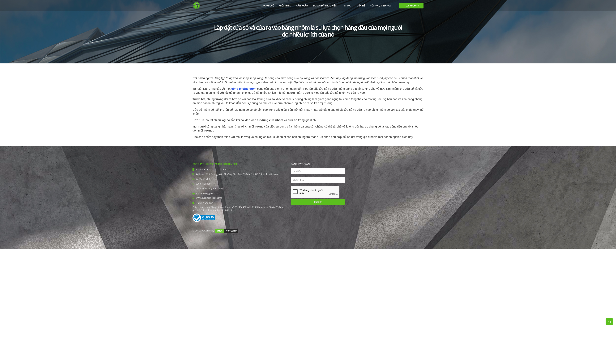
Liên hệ (360, 5)
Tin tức (346, 5)
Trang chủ (267, 5)
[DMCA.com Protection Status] (227, 230)
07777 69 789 (203, 178)
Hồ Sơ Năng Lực (204, 202)
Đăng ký (317, 202)
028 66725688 (412, 5)
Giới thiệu (285, 5)
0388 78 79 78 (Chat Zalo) (209, 188)
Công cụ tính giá (380, 5)
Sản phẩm (302, 5)
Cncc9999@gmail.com (207, 193)
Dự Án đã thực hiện (325, 5)
